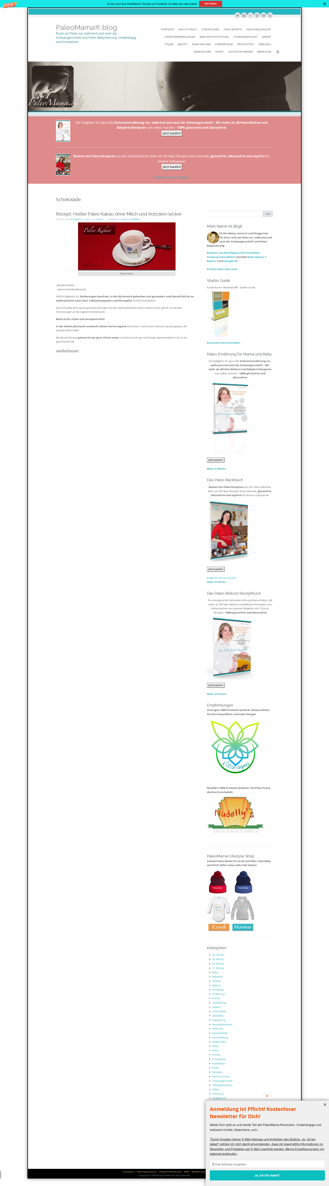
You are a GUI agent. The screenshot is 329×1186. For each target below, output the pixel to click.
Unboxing (217, 1093)
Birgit (100, 219)
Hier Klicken (211, 3)
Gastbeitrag (219, 1002)
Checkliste (218, 989)
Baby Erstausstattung (214, 36)
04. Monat (218, 955)
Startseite (167, 29)
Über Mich (265, 44)
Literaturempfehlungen (180, 36)
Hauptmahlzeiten (222, 1024)
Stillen (169, 44)
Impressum (264, 51)
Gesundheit (219, 1011)
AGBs (186, 1171)
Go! (268, 214)
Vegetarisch (219, 1098)
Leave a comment (130, 219)
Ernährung (218, 994)
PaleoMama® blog (86, 27)
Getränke (217, 1015)
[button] (164, 3)
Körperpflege (224, 44)
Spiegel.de (231, 261)
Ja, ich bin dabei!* (267, 1175)
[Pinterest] (257, 16)
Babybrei (217, 976)
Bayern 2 (212, 261)
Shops (219, 51)
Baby (215, 972)
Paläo (215, 1046)
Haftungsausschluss (147, 1171)
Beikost (183, 44)
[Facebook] (244, 16)
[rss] (270, 16)
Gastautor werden (240, 51)
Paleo (215, 1050)
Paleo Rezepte (233, 29)
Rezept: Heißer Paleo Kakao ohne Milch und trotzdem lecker (118, 214)
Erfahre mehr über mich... (223, 269)
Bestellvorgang (199, 1171)
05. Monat (218, 959)
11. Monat (218, 968)
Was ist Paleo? (188, 29)
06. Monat (218, 963)
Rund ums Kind (201, 44)
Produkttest (245, 44)
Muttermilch (219, 1041)
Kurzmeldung (220, 1037)
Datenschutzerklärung (170, 1171)
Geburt (266, 36)
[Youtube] (263, 16)
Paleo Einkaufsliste (258, 29)
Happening (218, 1020)
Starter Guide (210, 29)
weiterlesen (67, 351)
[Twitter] (237, 16)
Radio (215, 1067)
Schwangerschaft (245, 36)
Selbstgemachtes (222, 1085)
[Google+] (250, 16)
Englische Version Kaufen (171, 177)
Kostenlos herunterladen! (223, 342)
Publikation (218, 1063)
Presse (216, 1054)
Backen (216, 981)
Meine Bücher (202, 51)
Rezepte (217, 1072)
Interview (217, 1028)
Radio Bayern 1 (257, 257)
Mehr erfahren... (217, 468)
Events (216, 998)
